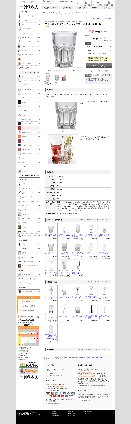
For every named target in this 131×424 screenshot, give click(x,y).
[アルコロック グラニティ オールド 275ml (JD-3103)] (51, 246)
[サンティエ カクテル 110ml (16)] (105, 290)
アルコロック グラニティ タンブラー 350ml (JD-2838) (64, 254)
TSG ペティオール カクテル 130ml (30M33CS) (91, 298)
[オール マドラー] (64, 308)
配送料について (85, 386)
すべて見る (107, 349)
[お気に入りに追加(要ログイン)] (106, 72)
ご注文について (53, 373)
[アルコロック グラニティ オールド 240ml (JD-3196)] (51, 228)
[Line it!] (98, 72)
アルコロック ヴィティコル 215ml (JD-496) (90, 235)
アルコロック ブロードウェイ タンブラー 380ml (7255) (64, 272)
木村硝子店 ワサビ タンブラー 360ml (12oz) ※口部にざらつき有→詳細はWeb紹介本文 (51, 336)
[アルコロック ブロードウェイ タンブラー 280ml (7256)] (78, 228)
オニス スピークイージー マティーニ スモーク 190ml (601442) (77, 298)
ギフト (21, 270)
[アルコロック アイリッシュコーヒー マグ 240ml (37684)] (78, 264)
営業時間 (54, 413)
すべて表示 (96, 75)
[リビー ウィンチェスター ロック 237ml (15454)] (78, 308)
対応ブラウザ (71, 415)
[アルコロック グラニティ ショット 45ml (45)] (105, 228)
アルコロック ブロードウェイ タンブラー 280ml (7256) (78, 235)
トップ (50, 12)
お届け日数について (99, 386)
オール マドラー (62, 316)
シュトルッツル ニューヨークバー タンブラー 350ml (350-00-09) (51, 316)
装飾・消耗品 (23, 240)
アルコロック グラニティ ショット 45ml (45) (104, 235)
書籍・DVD (22, 287)
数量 (89, 50)
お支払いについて (53, 404)
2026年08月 (29, 325)
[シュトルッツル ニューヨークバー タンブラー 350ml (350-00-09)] (51, 308)
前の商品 (98, 18)
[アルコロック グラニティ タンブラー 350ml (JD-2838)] (64, 246)
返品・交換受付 (29, 306)
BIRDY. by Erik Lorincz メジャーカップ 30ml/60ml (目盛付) (91, 317)
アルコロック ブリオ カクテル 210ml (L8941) (51, 272)
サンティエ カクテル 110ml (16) (104, 297)
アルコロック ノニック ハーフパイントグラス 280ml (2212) (104, 254)
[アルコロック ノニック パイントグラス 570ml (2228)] (91, 246)
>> (36, 325)
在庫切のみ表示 (106, 75)
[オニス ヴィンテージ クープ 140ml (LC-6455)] (105, 308)
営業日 (106, 381)
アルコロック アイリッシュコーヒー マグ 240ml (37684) (78, 272)
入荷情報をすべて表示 (93, 80)
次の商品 (107, 18)
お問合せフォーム (30, 301)
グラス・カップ (24, 68)
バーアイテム (23, 180)
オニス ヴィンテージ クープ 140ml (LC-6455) (104, 317)
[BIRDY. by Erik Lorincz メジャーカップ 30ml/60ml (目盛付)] (91, 308)
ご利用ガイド (71, 413)
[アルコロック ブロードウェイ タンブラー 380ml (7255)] (64, 264)
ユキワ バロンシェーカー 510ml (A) (50, 297)
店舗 (84, 413)
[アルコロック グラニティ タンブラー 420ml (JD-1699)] (64, 68)
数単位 (89, 46)
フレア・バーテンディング (27, 279)
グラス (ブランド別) (75, 12)
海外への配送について (94, 358)
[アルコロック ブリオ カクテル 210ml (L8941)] (51, 264)
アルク (85, 12)
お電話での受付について (28, 311)
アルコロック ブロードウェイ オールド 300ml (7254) (77, 254)
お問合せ (54, 411)
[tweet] (91, 72)
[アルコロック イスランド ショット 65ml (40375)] (64, 228)
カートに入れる (99, 66)
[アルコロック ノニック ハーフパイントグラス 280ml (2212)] (105, 246)
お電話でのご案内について (56, 375)
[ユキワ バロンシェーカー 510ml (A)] (51, 290)
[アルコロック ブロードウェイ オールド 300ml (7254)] (78, 246)
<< (21, 325)
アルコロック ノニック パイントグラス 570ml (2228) (90, 254)
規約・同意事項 (87, 411)
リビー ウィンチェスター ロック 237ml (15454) (78, 317)
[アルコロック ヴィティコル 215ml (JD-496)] (91, 228)
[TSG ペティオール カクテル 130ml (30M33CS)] (91, 290)
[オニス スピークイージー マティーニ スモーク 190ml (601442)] (78, 290)
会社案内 (70, 411)
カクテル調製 (23, 12)
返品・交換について (86, 400)
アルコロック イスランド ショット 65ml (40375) (64, 235)
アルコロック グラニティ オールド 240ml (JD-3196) (50, 235)
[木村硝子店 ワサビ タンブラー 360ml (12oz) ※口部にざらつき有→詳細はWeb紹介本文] (51, 328)
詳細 (38, 317)
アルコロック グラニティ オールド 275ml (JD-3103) (50, 254)
